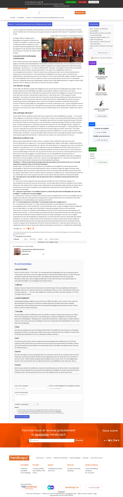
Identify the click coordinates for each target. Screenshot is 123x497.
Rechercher (80, 13)
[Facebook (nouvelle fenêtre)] (26, 229)
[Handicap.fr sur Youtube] (116, 440)
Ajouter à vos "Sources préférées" (102, 58)
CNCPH (72, 162)
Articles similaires (54, 239)
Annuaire (92, 158)
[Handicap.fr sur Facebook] (107, 440)
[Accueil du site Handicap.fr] (19, 458)
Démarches (33, 239)
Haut (95, 493)
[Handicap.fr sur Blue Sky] (109, 440)
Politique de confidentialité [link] (61, 6)
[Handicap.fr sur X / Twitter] (112, 440)
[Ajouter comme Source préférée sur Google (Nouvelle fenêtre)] (119, 440)
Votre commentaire (21, 392)
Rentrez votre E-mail (22, 440)
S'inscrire (79, 440)
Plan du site (40, 458)
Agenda (92, 154)
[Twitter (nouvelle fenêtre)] (31, 229)
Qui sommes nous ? (97, 458)
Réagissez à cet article (23, 236)
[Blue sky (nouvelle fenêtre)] (28, 229)
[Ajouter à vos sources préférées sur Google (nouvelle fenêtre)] (33, 229)
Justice (25, 239)
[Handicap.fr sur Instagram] (114, 440)
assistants (58, 411)
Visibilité (17, 404)
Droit (46, 239)
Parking (92, 156)
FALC (51, 198)
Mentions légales (75, 458)
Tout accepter (71, 2)
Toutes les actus (102, 53)
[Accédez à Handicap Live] (72, 487)
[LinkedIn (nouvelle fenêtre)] (24, 229)
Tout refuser (82, 2)
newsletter (42, 435)
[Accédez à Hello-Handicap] (29, 487)
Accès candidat (101, 132)
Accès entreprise (102, 140)
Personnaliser (93, 2)
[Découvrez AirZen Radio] (50, 487)
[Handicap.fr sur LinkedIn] (105, 440)
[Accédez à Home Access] (94, 487)
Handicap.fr (69, 493)
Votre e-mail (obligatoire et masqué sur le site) (64, 386)
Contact (48, 458)
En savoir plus (102, 162)
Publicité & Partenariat (61, 458)
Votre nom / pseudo (21, 386)
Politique (40, 239)
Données (85, 458)
